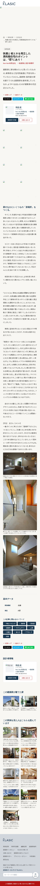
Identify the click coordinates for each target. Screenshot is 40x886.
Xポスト (8, 99)
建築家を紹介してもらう (21, 853)
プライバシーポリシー (20, 856)
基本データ (18, 95)
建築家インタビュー (9, 850)
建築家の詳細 (12, 120)
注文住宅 (19, 37)
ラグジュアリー (20, 628)
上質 (31, 628)
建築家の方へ (7, 856)
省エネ (18, 632)
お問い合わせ (26, 120)
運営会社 (6, 860)
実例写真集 (14, 846)
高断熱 (23, 624)
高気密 (32, 624)
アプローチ (28, 632)
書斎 (7, 636)
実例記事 (10, 37)
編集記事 (24, 846)
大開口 (8, 632)
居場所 (8, 628)
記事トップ (8, 95)
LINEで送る (30, 99)
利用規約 (32, 856)
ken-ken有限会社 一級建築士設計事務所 (18, 63)
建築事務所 (32, 846)
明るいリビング (10, 624)
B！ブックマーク (18, 99)
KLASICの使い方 (23, 850)
